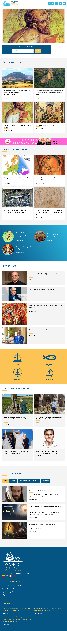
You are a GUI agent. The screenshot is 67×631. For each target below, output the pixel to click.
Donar (4, 598)
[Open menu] (64, 4)
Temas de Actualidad (8, 589)
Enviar (38, 51)
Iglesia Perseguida (7, 592)
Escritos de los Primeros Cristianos (13, 586)
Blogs (4, 595)
